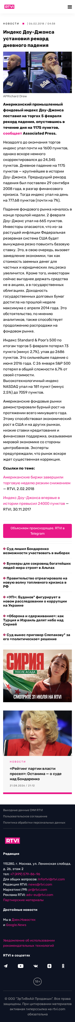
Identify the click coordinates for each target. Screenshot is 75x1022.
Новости (11, 23)
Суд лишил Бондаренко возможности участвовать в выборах (36, 551)
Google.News (16, 925)
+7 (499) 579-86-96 (25, 874)
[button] (70, 7)
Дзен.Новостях (24, 920)
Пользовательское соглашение (25, 816)
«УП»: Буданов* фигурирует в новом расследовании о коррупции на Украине (35, 601)
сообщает (12, 133)
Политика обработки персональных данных (34, 822)
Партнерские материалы (23, 900)
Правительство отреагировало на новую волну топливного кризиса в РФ (35, 582)
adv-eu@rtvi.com (39, 895)
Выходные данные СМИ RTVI (23, 810)
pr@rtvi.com (37, 890)
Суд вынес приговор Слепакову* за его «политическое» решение (36, 637)
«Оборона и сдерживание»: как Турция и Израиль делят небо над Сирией (33, 620)
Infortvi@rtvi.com (51, 879)
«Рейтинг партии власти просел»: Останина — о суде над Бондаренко (35, 773)
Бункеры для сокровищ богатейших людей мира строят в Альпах (37, 565)
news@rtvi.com (40, 884)
